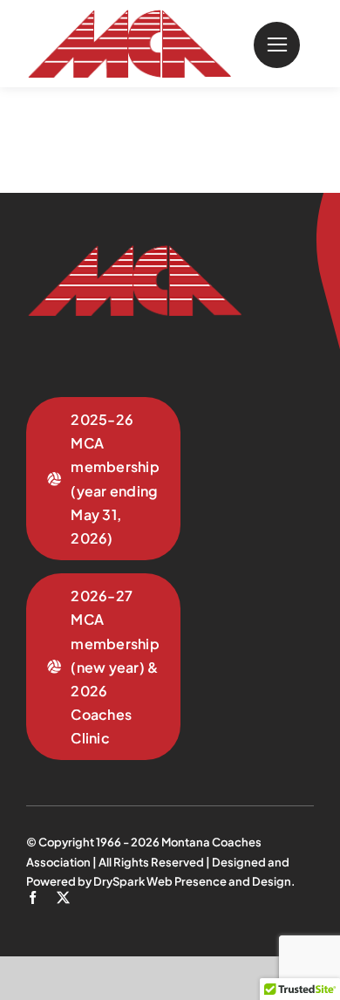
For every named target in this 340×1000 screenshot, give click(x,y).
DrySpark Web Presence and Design (192, 881)
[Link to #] (277, 45)
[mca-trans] (128, 16)
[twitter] (63, 897)
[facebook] (32, 897)
